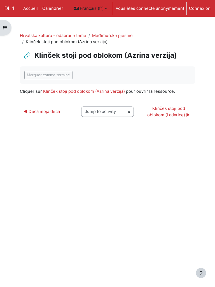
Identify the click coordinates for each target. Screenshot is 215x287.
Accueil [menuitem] (30, 8)
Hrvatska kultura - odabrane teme (53, 35)
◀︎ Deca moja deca (42, 111)
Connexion (200, 8)
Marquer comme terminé (48, 75)
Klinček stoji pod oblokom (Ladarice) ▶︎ (168, 111)
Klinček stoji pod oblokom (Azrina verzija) (84, 91)
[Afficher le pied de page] (201, 273)
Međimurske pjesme (112, 35)
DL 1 (9, 8)
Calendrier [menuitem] (52, 8)
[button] (90, 8)
